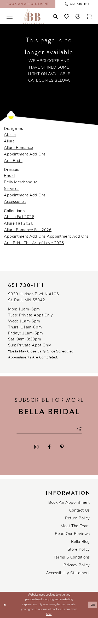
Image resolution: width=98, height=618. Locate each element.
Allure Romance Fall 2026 (27, 230)
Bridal (9, 176)
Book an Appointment (69, 503)
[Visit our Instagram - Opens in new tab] (36, 447)
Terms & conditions (72, 558)
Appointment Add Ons (25, 155)
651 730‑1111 (26, 285)
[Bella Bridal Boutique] (33, 15)
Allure (9, 141)
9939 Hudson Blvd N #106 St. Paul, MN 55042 (33, 297)
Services (11, 189)
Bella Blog (80, 542)
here (49, 614)
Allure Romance (18, 148)
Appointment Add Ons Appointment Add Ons (46, 237)
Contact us (79, 511)
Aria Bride (13, 161)
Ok (93, 605)
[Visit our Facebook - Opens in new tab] (49, 447)
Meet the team (75, 526)
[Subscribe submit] (79, 429)
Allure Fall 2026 (18, 224)
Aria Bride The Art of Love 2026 (34, 243)
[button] (78, 16)
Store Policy (79, 550)
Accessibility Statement (68, 573)
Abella (10, 135)
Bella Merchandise (21, 182)
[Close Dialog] (4, 604)
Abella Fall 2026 (19, 217)
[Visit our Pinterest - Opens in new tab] (62, 447)
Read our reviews (72, 534)
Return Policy (77, 518)
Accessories (15, 202)
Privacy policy (77, 565)
